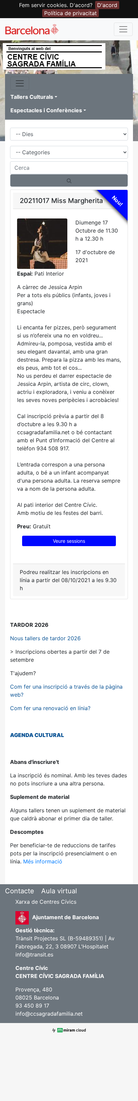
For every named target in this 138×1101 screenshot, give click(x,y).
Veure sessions (69, 541)
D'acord (107, 5)
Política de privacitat (70, 13)
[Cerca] (69, 180)
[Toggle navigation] (123, 29)
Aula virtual (59, 891)
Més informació (42, 861)
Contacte (19, 891)
